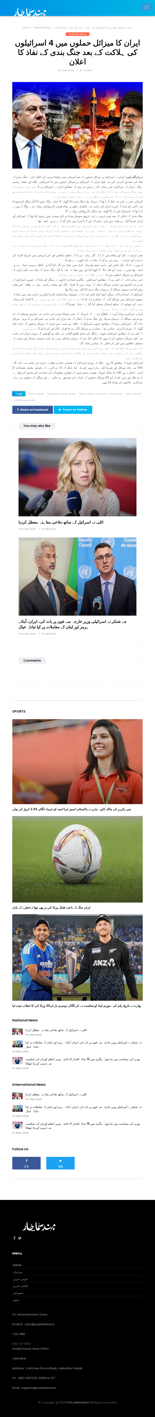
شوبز (16, 1300)
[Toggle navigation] (146, 7)
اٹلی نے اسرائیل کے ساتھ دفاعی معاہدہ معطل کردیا (61, 522)
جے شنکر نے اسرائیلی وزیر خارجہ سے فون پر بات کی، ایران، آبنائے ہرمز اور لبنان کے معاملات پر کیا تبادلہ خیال (73, 624)
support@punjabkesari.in (39, 1388)
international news (61, 393)
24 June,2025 (66, 70)
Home (26, 27)
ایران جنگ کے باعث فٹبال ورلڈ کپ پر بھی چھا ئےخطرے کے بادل (51, 907)
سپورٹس (18, 1293)
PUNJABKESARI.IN (78, 1402)
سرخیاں (17, 1272)
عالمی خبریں (20, 1286)
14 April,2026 (49, 528)
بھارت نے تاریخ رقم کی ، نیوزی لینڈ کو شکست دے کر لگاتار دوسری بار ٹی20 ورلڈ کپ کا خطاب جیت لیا (76, 1006)
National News (42, 27)
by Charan (86, 70)
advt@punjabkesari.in (40, 1324)
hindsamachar (24, 400)
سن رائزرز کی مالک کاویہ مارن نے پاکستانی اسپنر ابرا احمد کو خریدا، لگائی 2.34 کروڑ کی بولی (71, 809)
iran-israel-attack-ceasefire (101, 393)
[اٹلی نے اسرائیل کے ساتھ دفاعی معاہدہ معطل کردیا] (77, 477)
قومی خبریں (20, 1279)
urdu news (36, 393)
